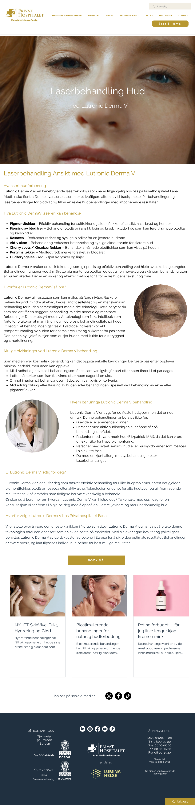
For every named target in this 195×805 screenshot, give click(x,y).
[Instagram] (109, 696)
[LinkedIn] (82, 729)
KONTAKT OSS (43, 731)
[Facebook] (118, 696)
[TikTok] (127, 696)
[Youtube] (105, 729)
